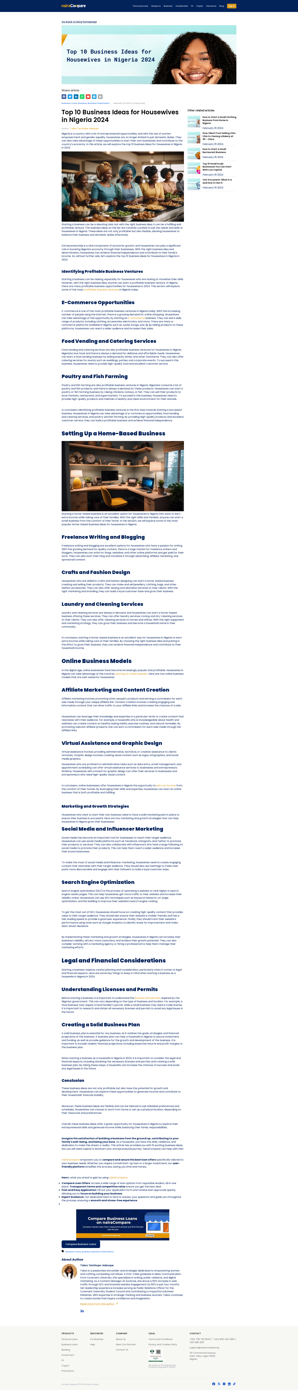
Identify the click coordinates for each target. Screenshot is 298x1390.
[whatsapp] (82, 96)
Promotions (68, 1370)
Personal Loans (140, 6)
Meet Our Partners (126, 1344)
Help (92, 1344)
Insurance (211, 6)
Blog (221, 6)
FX (192, 6)
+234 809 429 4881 (224, 1339)
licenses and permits (147, 998)
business (82, 103)
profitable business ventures (101, 289)
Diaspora (156, 6)
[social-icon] (214, 1384)
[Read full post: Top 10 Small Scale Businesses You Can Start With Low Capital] (193, 169)
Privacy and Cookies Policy (163, 1344)
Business (168, 6)
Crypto (199, 6)
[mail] (88, 96)
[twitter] (70, 96)
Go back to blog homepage (79, 22)
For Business (96, 1339)
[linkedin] (76, 96)
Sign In (232, 6)
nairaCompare (71, 1159)
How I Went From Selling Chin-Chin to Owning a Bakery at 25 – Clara (219, 136)
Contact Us (122, 1349)
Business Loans (69, 103)
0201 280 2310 (197, 1342)
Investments (182, 6)
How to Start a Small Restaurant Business (214, 151)
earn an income (166, 785)
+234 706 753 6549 (200, 1339)
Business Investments (99, 103)
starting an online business (131, 674)
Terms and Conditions (161, 1339)
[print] (100, 96)
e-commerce (136, 318)
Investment (68, 1355)
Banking (66, 1349)
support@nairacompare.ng (204, 1347)
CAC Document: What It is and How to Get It (217, 181)
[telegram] (94, 96)
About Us (121, 1339)
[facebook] (64, 96)
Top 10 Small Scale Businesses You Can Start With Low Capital (217, 166)
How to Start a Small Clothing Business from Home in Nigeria (219, 120)
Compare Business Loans (80, 1244)
